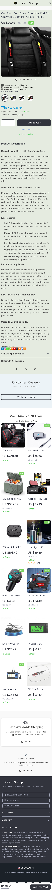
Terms (28, 872)
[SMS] (9, 349)
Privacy (33, 872)
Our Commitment (10, 847)
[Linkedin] (2, 349)
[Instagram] (5, 349)
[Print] (12, 349)
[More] (24, 349)
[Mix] (19, 349)
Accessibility (42, 872)
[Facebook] (22, 349)
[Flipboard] (14, 349)
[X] (17, 349)
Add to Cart (40, 887)
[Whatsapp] (7, 349)
